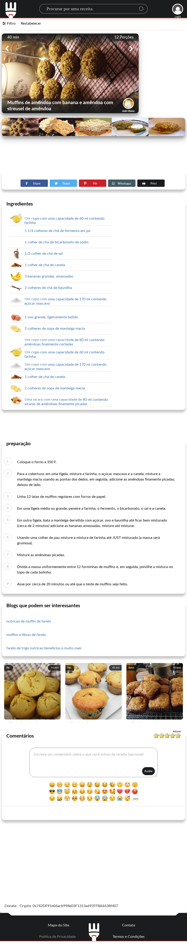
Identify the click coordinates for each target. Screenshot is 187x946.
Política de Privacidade (57, 936)
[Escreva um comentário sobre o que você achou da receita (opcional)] (93, 762)
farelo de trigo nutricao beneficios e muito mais (44, 648)
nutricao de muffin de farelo (28, 621)
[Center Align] (142, 6)
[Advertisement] (93, 159)
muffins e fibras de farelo (26, 635)
